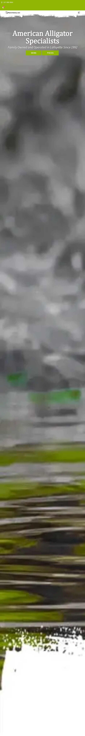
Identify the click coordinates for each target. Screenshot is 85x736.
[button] (79, 13)
